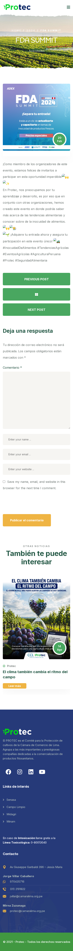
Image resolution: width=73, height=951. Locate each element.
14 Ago (59, 648)
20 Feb (59, 139)
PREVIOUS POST (36, 279)
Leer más (14, 685)
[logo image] (17, 7)
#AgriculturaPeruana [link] (45, 254)
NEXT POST (36, 310)
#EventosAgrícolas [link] (16, 254)
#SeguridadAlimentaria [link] (31, 260)
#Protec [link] (8, 260)
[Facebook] (8, 771)
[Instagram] (19, 771)
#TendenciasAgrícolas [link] (53, 248)
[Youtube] (42, 771)
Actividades (37, 51)
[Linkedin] (30, 771)
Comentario (12, 367)
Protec (11, 666)
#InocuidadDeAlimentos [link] (19, 248)
